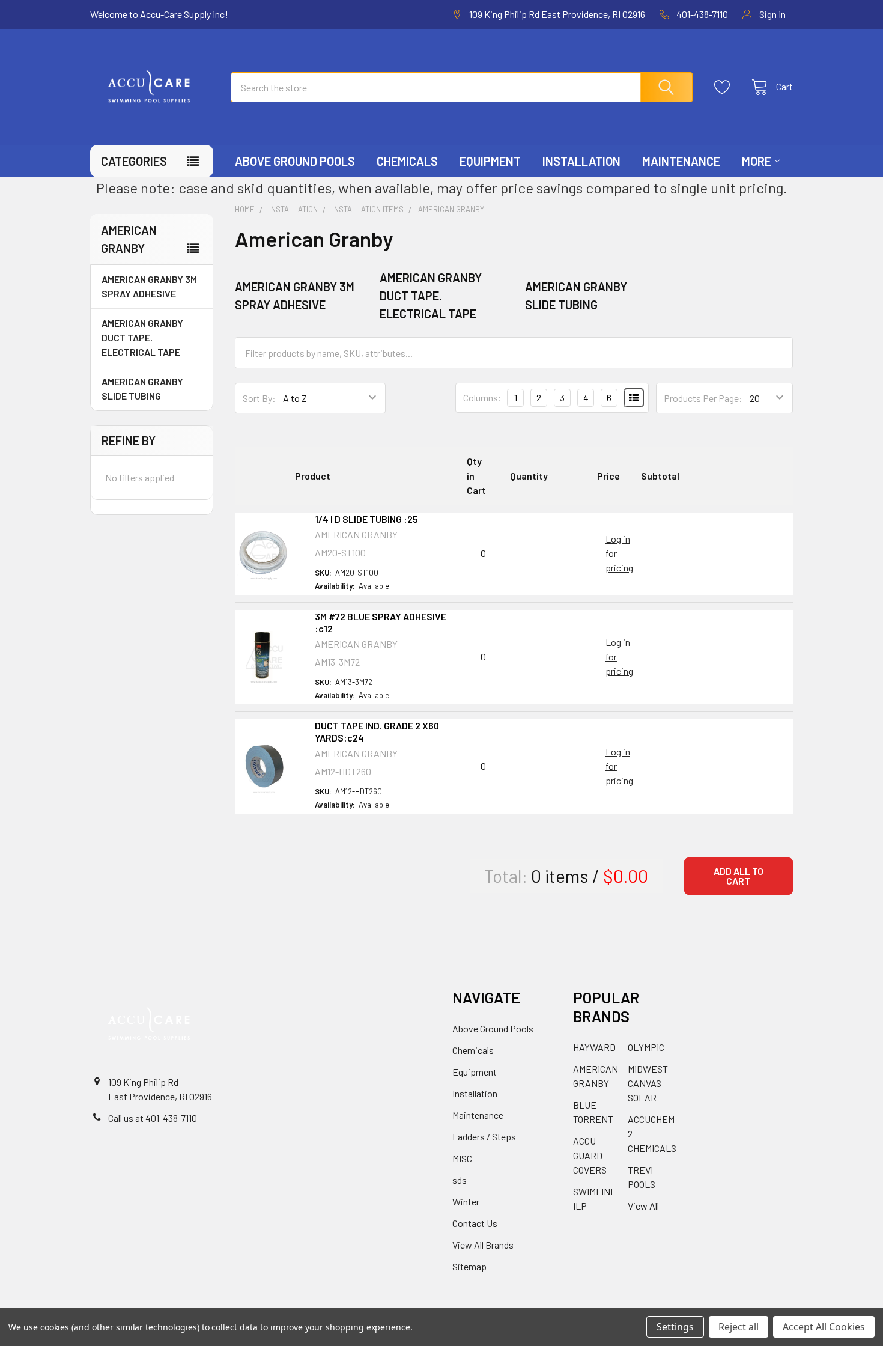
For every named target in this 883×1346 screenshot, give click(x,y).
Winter (465, 1201)
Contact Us (474, 1223)
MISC (462, 1158)
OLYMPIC (646, 1047)
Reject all (738, 1326)
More (756, 161)
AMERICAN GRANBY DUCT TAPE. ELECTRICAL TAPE (142, 337)
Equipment (490, 161)
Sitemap (469, 1266)
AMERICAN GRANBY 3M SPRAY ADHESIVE (149, 286)
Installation (581, 161)
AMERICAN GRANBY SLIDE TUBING (142, 388)
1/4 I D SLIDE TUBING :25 (366, 519)
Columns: (482, 397)
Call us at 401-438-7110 (152, 1118)
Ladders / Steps (484, 1136)
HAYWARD (594, 1047)
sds (459, 1180)
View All (643, 1205)
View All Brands (483, 1244)
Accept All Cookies (824, 1326)
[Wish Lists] (725, 87)
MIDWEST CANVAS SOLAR (648, 1083)
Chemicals (407, 161)
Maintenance (681, 161)
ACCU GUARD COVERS (590, 1155)
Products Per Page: (703, 398)
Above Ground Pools (295, 161)
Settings (675, 1326)
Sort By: (259, 398)
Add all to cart (738, 875)
